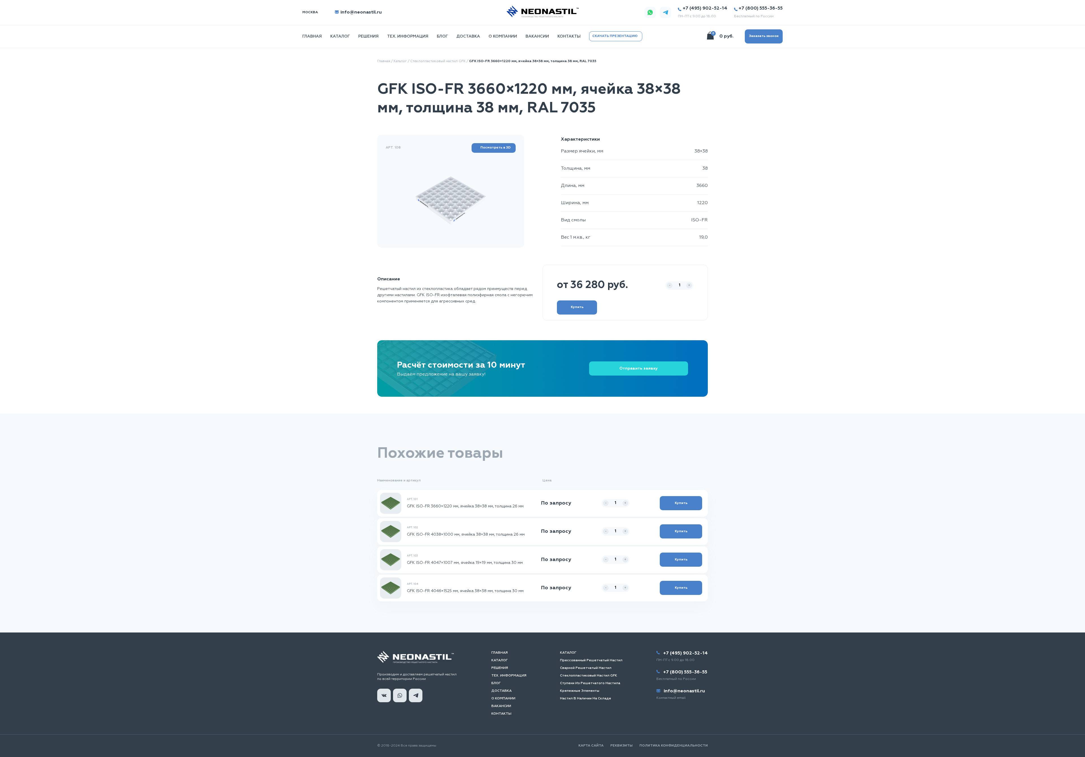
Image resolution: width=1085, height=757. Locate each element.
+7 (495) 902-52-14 (705, 8)
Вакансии (537, 36)
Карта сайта (591, 745)
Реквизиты (621, 745)
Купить (577, 307)
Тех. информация (407, 36)
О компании (503, 36)
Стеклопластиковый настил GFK (438, 61)
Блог (442, 36)
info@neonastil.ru (360, 12)
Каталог (340, 36)
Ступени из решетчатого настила (590, 683)
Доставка (468, 36)
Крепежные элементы (579, 691)
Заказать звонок (764, 36)
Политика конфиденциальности (673, 745)
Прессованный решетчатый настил (591, 660)
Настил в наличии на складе (585, 698)
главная (312, 36)
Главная (383, 61)
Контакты (569, 36)
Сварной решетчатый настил (585, 668)
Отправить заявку (638, 368)
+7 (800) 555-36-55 (761, 8)
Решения (368, 36)
